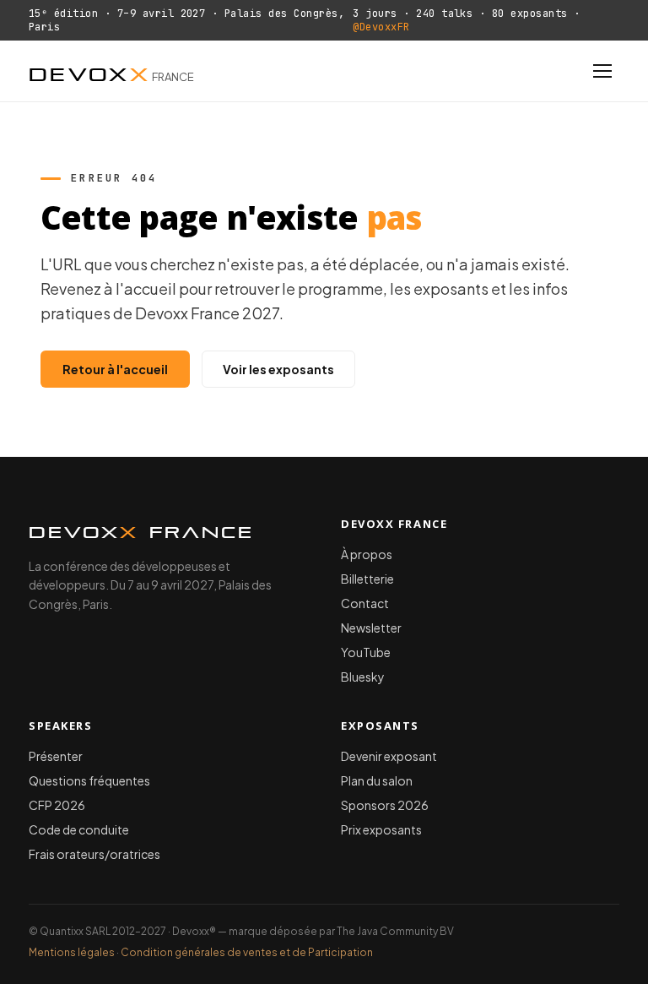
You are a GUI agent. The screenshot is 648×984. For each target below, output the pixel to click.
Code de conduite (79, 829)
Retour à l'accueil (115, 369)
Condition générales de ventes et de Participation (247, 952)
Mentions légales (72, 952)
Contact (365, 603)
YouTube (366, 652)
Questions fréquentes (89, 780)
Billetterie (367, 578)
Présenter (56, 756)
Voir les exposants (278, 369)
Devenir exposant (389, 756)
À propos (366, 554)
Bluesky (363, 676)
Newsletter (371, 627)
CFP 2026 (57, 805)
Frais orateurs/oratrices (94, 854)
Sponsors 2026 (385, 805)
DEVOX (111, 71)
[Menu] (602, 71)
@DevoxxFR (381, 27)
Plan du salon (377, 780)
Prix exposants (381, 829)
